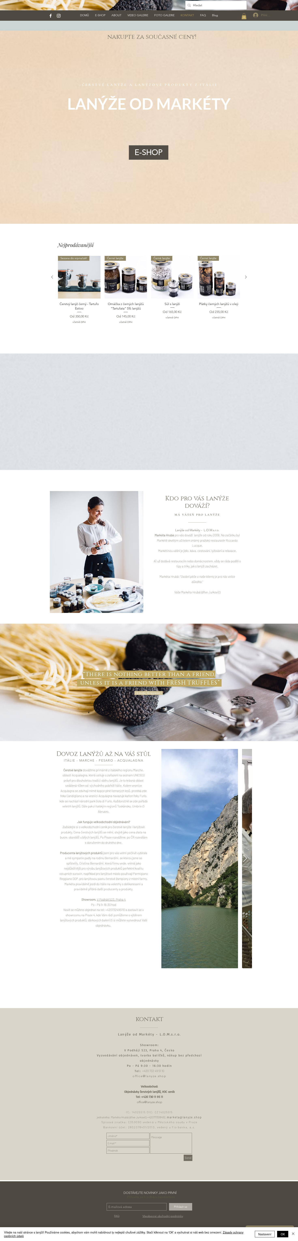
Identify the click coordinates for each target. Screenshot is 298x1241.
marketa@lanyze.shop (184, 1117)
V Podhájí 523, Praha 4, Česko (149, 1050)
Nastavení (264, 1234)
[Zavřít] (293, 1234)
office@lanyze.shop (149, 1076)
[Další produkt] (245, 277)
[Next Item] (245, 858)
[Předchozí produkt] (52, 277)
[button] (244, 16)
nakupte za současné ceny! (151, 37)
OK (283, 1234)
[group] (149, 290)
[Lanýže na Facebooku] (50, 15)
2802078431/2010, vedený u (150, 1127)
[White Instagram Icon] (58, 15)
